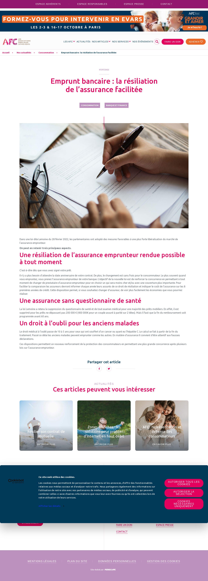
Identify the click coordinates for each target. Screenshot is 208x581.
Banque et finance (116, 105)
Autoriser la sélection (183, 492)
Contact (166, 4)
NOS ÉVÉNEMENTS (142, 41)
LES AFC (68, 41)
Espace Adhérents (48, 4)
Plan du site (77, 561)
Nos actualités (24, 53)
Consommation (46, 53)
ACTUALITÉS (83, 41)
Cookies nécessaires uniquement (184, 504)
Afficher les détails (49, 506)
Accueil (5, 53)
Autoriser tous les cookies (184, 483)
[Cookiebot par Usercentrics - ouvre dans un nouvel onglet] (16, 481)
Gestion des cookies (163, 561)
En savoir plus (46, 444)
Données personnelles (117, 561)
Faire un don (173, 42)
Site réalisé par (97, 570)
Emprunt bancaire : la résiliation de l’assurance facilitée (88, 53)
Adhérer (194, 42)
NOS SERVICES (120, 41)
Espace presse (134, 4)
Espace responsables (92, 4)
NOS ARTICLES (100, 41)
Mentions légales (42, 561)
